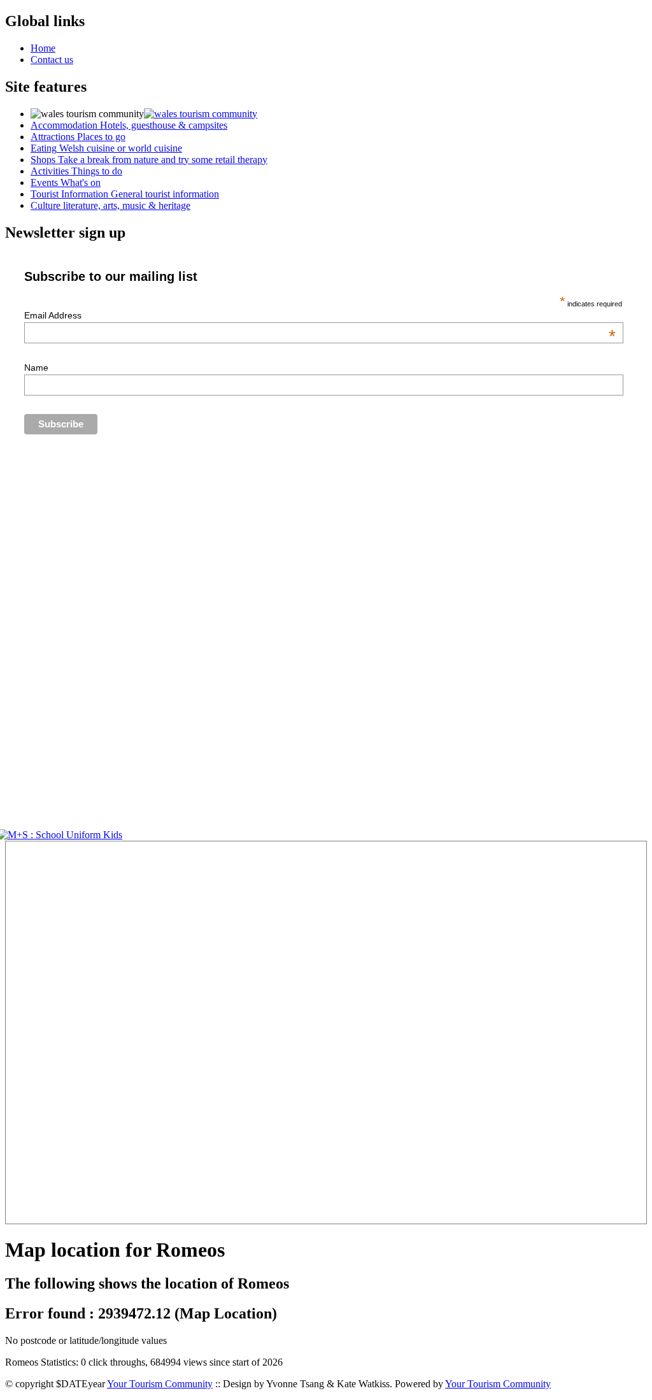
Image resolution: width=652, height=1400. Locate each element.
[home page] (200, 113)
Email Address (320, 315)
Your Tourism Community (160, 1383)
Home (43, 48)
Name (36, 367)
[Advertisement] (43, 1032)
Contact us (52, 59)
